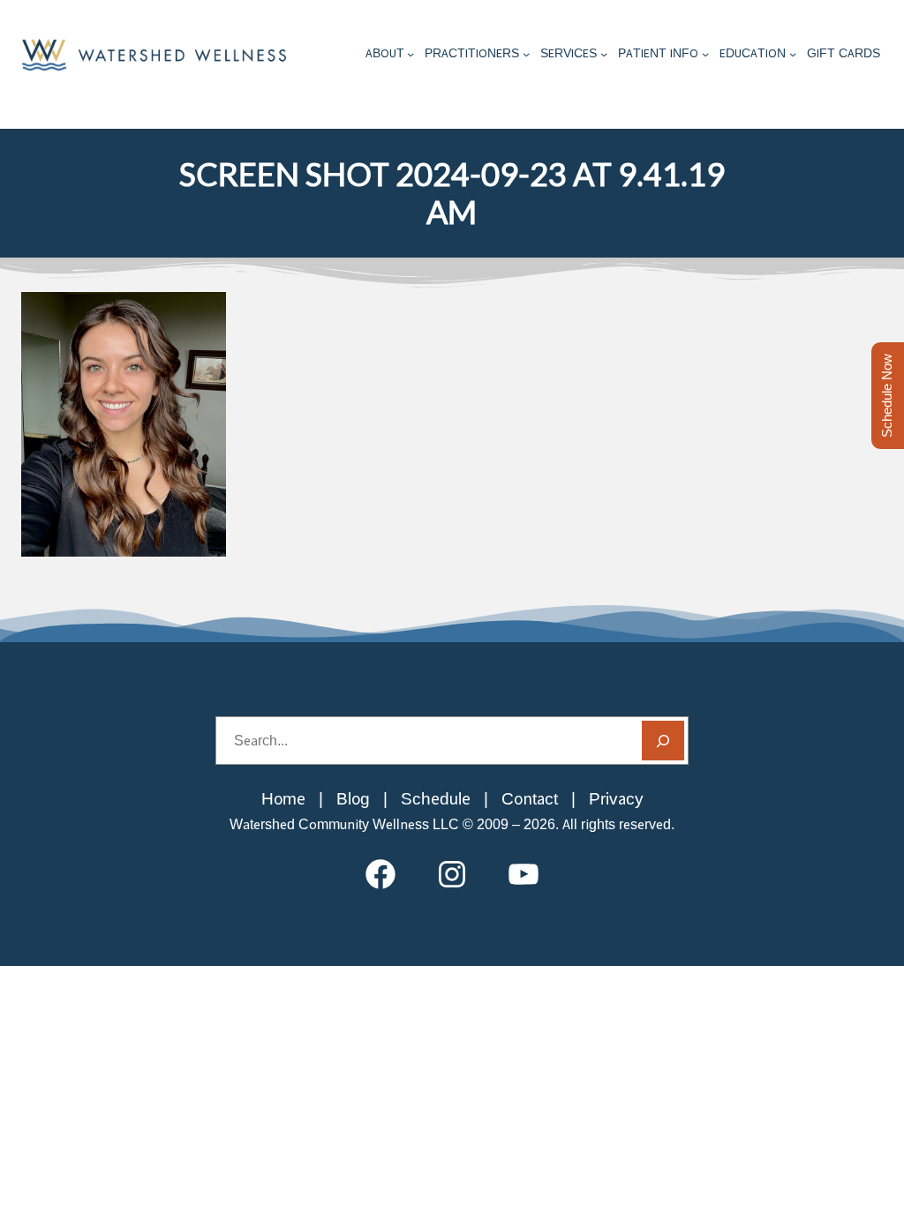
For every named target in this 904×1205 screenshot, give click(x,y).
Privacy (616, 799)
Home (283, 799)
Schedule (436, 799)
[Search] (663, 740)
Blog (353, 799)
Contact (529, 799)
